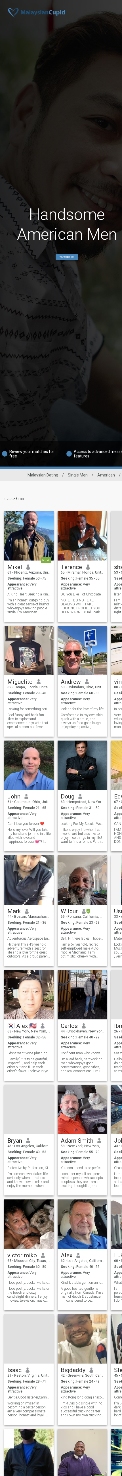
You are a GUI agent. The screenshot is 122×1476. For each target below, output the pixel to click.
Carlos (69, 1026)
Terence (71, 567)
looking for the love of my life (82, 709)
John (13, 796)
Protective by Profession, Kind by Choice (29, 1168)
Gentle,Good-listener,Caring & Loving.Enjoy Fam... (29, 1397)
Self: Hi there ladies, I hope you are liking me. (82, 938)
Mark (14, 911)
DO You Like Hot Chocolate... (82, 594)
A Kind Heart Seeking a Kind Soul (29, 594)
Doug (67, 796)
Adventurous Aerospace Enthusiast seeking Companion (29, 938)
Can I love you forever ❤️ (25, 824)
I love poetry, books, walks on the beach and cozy (29, 1283)
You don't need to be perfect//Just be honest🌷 (82, 1168)
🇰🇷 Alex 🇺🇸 (22, 1026)
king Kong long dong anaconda (82, 1397)
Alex (66, 1255)
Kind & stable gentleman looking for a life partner (82, 1283)
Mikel (14, 567)
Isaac (14, 1370)
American (106, 475)
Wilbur (69, 911)
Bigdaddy (73, 1370)
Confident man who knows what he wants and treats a (82, 1053)
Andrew (71, 681)
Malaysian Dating (43, 475)
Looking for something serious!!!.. (29, 709)
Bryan (14, 1140)
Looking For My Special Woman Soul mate (82, 824)
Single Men (78, 475)
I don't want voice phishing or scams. (29, 1053)
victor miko (22, 1255)
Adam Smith (77, 1140)
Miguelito (20, 681)
